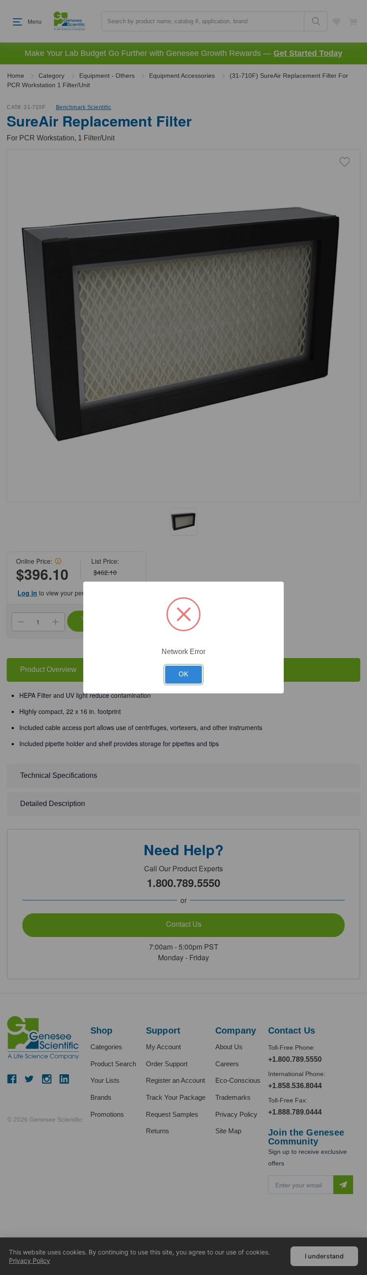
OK (183, 674)
